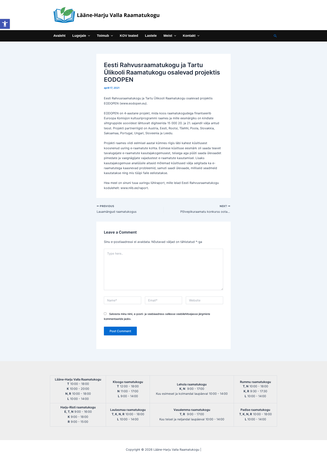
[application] (88, 36)
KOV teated (129, 36)
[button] (5, 24)
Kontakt (189, 36)
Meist (168, 36)
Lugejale (79, 36)
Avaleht (59, 36)
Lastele (151, 36)
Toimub (103, 36)
